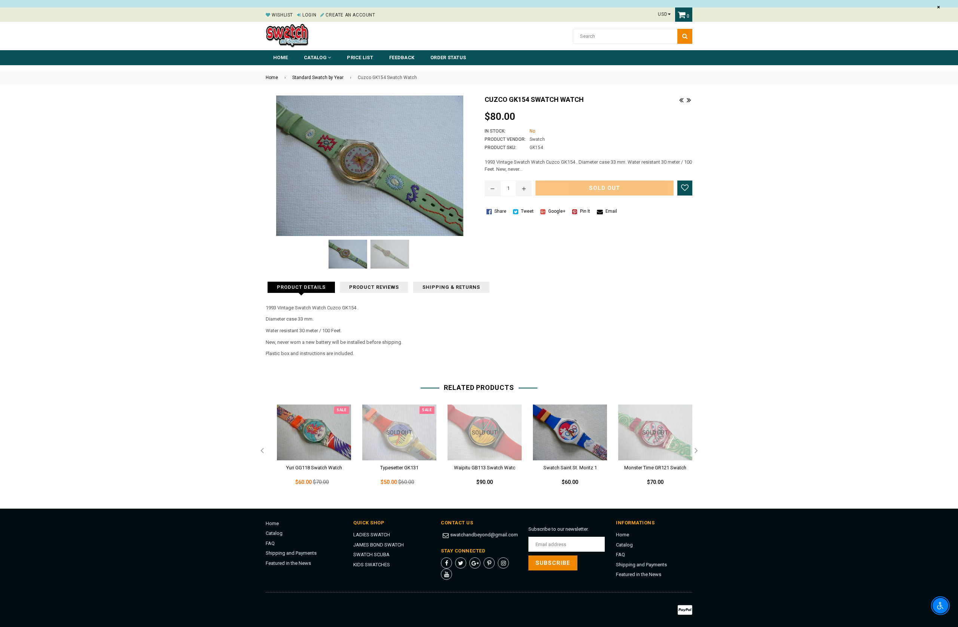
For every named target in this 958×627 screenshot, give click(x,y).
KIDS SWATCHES (371, 564)
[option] (308, 451)
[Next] (688, 99)
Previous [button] (262, 451)
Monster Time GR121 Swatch (655, 467)
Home (280, 57)
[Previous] (681, 99)
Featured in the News (288, 563)
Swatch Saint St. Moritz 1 (570, 467)
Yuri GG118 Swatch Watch (314, 467)
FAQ (270, 543)
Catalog (274, 533)
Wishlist (282, 15)
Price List (360, 57)
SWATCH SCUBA (371, 554)
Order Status (448, 57)
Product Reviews (374, 287)
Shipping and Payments (291, 553)
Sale (342, 410)
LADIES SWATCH (371, 534)
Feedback (401, 57)
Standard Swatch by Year (318, 77)
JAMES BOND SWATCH (378, 545)
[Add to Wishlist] (684, 188)
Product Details (301, 287)
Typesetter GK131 (399, 467)
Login (308, 15)
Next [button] (696, 451)
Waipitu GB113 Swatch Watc (484, 467)
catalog (316, 57)
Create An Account (349, 15)
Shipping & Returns (451, 287)
